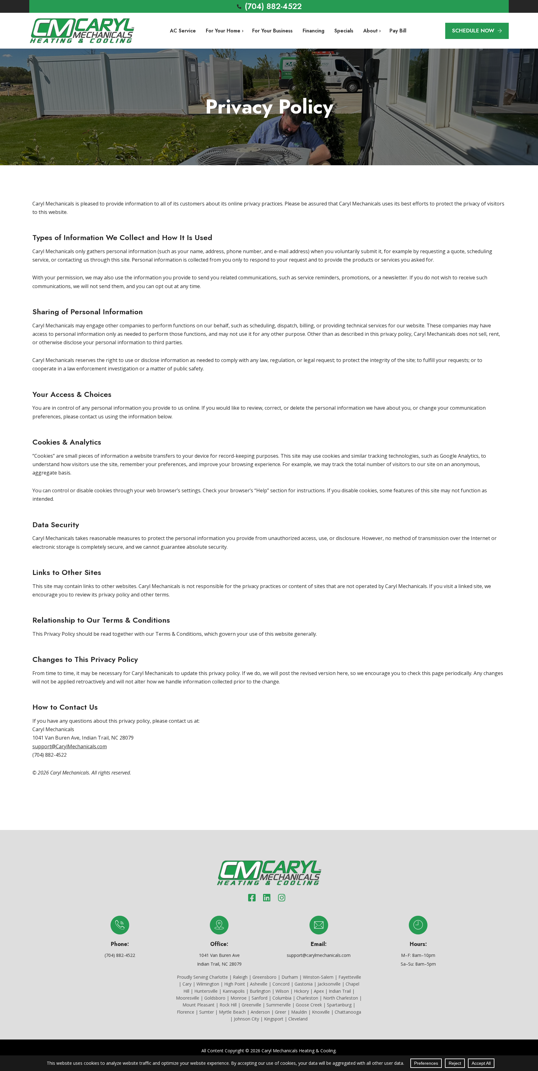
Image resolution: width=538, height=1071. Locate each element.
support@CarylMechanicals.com (69, 746)
